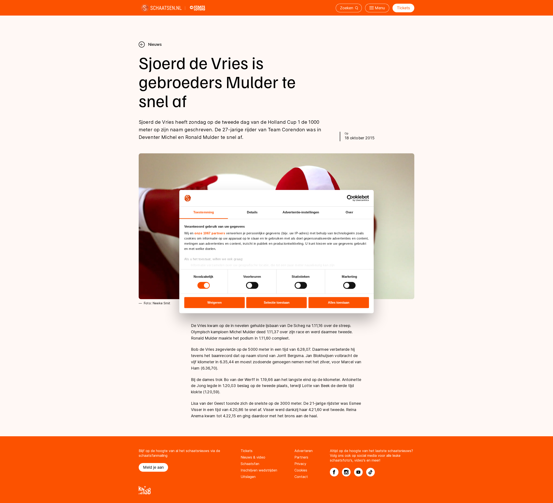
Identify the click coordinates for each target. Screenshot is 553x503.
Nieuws (155, 44)
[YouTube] (358, 472)
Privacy (300, 464)
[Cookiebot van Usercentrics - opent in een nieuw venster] (350, 198)
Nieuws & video (253, 457)
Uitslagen (248, 476)
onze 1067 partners (209, 233)
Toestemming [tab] (203, 212)
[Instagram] (346, 472)
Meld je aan (153, 467)
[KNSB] (276, 490)
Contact (301, 476)
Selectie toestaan (276, 303)
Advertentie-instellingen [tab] (301, 212)
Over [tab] (349, 212)
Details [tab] (252, 212)
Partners (301, 457)
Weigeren (214, 303)
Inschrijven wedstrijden (259, 470)
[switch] (252, 285)
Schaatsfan (250, 464)
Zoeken (346, 8)
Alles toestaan (338, 303)
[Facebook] (334, 472)
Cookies (300, 470)
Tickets (403, 8)
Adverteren (303, 451)
